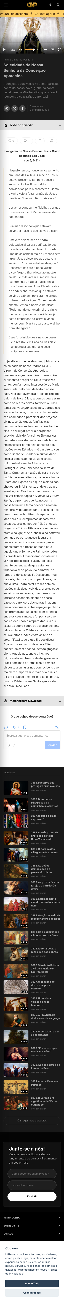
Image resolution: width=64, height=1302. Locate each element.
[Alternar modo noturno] (51, 5)
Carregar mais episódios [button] (32, 1120)
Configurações (32, 1292)
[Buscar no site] (58, 5)
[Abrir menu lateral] (5, 5)
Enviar (32, 1196)
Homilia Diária (11, 60)
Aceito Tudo (32, 1283)
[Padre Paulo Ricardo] (32, 4)
